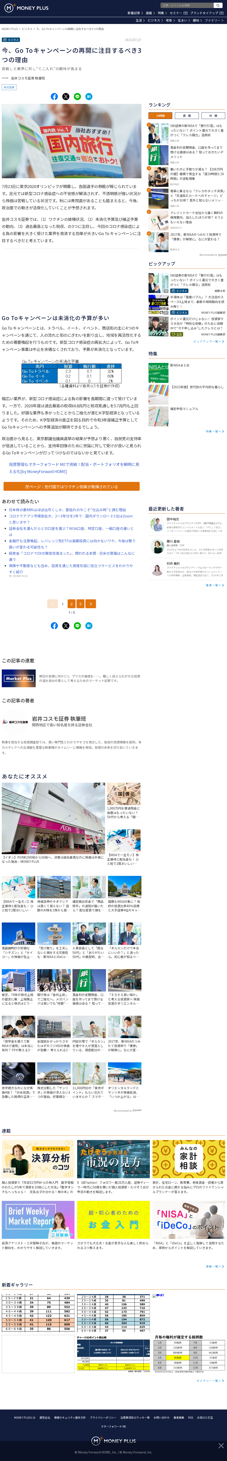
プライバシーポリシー (103, 1417)
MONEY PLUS (10, 29)
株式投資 (9, 87)
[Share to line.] (77, 96)
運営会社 (44, 1417)
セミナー (178, 13)
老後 (169, 20)
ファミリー (212, 20)
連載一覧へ (213, 1266)
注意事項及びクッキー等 (135, 1417)
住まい (182, 20)
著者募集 (179, 1417)
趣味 (196, 20)
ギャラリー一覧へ (209, 1380)
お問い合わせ (162, 1417)
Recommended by (123, 1110)
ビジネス (154, 20)
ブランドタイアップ (206, 13)
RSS (190, 1417)
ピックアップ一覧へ (207, 341)
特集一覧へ (213, 431)
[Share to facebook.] (54, 96)
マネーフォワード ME (113, 1426)
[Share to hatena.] (88, 96)
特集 (161, 13)
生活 (139, 20)
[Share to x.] (65, 96)
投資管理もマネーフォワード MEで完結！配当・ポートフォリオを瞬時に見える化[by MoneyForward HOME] (74, 467)
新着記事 (134, 13)
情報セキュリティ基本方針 (70, 1417)
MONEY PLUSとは (24, 1417)
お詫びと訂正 (205, 1417)
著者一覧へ (213, 585)
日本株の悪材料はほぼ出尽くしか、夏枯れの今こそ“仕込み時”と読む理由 (67, 509)
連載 (149, 13)
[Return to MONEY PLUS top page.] (26, 8)
